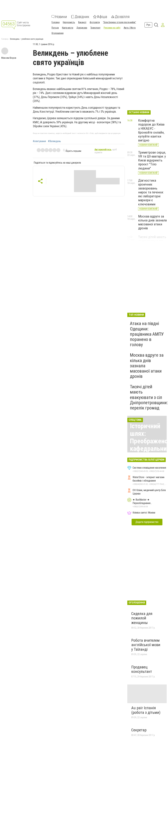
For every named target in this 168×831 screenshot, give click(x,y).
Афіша (102, 16)
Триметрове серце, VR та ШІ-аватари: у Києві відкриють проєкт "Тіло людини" (152, 160)
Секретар (139, 730)
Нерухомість (69, 22)
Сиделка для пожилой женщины (141, 618)
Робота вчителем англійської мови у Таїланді (145, 645)
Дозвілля (122, 16)
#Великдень (54, 141)
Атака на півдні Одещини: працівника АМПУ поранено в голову (147, 334)
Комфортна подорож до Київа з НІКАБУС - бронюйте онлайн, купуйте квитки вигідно (151, 130)
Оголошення (57, 33)
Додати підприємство (147, 522)
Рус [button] (148, 24)
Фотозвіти (95, 22)
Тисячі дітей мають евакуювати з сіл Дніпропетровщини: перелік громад (149, 397)
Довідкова (81, 27)
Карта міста (67, 27)
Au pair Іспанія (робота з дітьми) (145, 710)
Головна (56, 22)
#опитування (39, 141)
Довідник (82, 16)
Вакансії (82, 22)
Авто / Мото (130, 27)
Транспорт (95, 27)
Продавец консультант (141, 669)
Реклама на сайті (112, 27)
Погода (55, 27)
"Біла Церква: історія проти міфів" (119, 22)
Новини (61, 16)
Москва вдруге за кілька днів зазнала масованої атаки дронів (152, 222)
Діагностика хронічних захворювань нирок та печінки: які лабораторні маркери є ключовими (151, 192)
